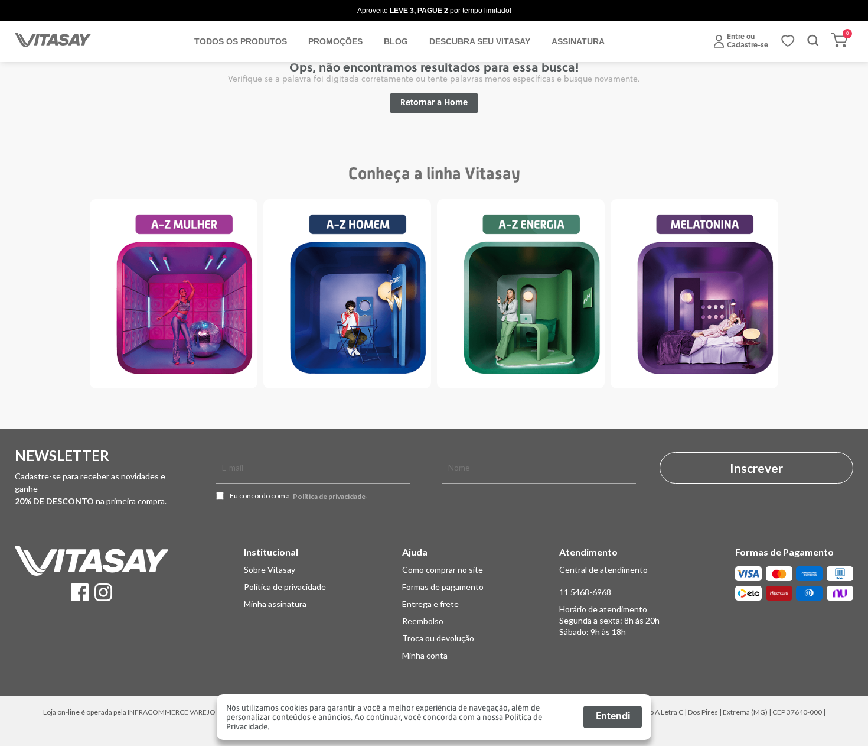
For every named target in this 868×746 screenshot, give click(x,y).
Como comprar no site (442, 570)
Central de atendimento (603, 570)
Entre (736, 37)
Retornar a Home (434, 103)
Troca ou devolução (438, 638)
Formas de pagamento (443, 587)
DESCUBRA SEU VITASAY (479, 41)
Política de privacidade (329, 496)
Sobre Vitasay (269, 570)
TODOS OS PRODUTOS (240, 41)
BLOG (396, 41)
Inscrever (756, 467)
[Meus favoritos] (787, 45)
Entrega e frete (430, 604)
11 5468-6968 (585, 592)
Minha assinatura (275, 604)
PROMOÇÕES (335, 41)
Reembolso (422, 621)
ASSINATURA (578, 41)
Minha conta (425, 655)
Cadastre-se (747, 45)
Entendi (613, 717)
